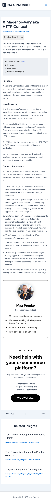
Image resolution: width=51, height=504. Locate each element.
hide (23, 62)
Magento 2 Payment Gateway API (23, 469)
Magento (23, 442)
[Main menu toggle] (46, 5)
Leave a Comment (12, 442)
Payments (32, 474)
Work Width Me (25, 398)
